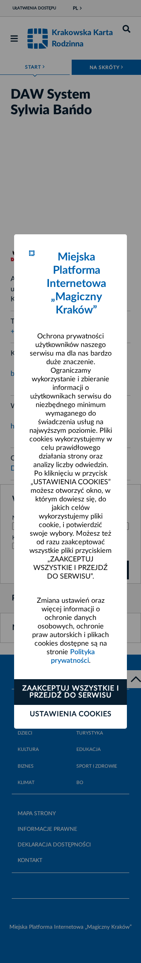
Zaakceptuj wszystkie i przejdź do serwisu (70, 692)
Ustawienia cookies (71, 714)
